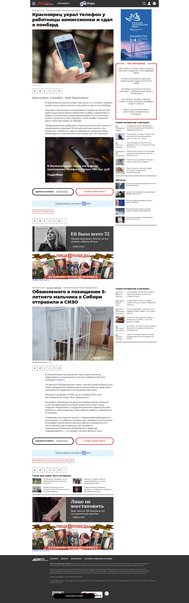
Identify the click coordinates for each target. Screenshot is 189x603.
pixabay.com (37, 85)
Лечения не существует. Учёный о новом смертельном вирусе (140, 161)
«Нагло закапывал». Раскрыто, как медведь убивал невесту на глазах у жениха (141, 311)
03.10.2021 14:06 (38, 10)
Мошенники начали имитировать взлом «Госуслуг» (139, 218)
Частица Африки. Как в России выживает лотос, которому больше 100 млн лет (141, 145)
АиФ (50, 362)
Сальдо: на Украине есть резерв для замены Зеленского (140, 193)
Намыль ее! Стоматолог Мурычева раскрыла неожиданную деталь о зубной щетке (140, 153)
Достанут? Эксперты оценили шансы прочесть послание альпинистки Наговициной (141, 328)
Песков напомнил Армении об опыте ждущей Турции (141, 184)
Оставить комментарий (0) (94, 192)
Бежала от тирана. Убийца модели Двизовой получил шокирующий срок (95, 481)
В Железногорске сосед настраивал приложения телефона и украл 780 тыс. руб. (78, 167)
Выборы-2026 (76, 559)
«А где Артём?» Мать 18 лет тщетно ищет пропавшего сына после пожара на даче (141, 294)
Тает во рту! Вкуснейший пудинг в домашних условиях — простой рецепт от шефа (140, 320)
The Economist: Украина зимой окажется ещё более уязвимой (138, 210)
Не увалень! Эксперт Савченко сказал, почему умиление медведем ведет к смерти (136, 101)
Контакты (54, 559)
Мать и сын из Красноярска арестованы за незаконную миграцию (136, 112)
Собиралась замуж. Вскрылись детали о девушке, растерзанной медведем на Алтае (140, 128)
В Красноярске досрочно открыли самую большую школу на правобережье (56, 489)
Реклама (64, 559)
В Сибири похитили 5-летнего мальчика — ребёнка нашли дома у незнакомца (136, 91)
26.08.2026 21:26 (38, 288)
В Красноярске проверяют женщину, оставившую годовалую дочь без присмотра (98, 489)
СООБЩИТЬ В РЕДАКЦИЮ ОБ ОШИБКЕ (98, 559)
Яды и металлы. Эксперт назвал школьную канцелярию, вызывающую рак (139, 170)
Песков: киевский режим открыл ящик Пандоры (139, 201)
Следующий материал (74, 596)
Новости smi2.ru (40, 280)
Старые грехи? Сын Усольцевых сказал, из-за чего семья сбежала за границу (141, 303)
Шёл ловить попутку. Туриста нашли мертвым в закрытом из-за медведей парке (136, 70)
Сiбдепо (60, 380)
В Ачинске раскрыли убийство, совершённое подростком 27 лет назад (136, 81)
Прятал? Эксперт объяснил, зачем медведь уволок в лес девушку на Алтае (140, 336)
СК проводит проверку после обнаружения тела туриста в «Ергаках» (55, 481)
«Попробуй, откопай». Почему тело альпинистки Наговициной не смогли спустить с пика (141, 136)
